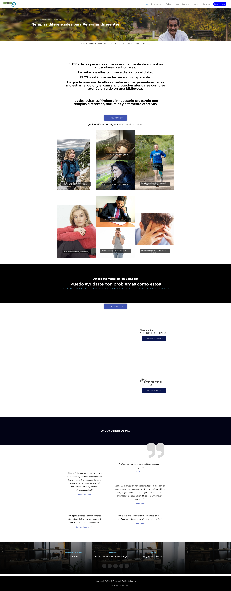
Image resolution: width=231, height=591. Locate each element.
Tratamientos (156, 4)
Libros (196, 4)
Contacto (206, 4)
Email (153, 552)
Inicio (146, 4)
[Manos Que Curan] (9, 4)
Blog (177, 4)
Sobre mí (185, 4)
